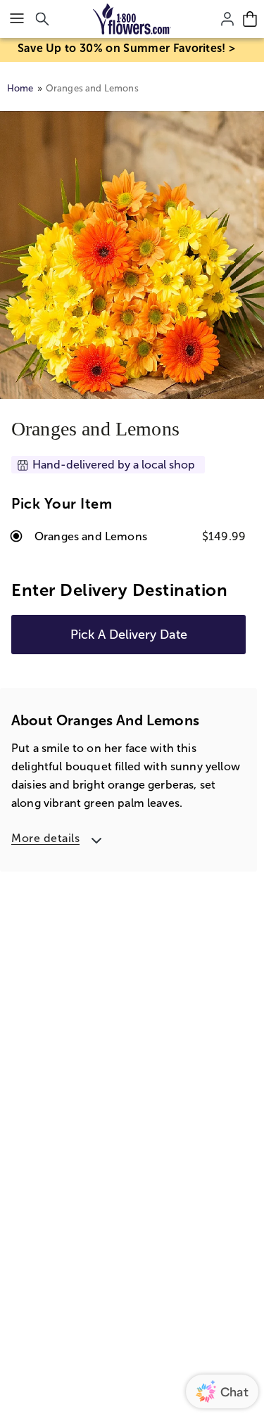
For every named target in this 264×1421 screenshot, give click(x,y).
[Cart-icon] (250, 19)
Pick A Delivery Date (128, 634)
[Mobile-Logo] (132, 19)
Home (20, 88)
